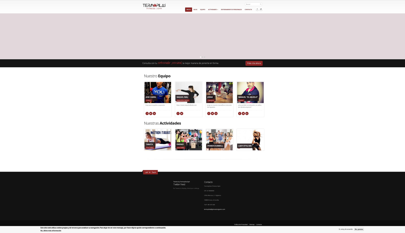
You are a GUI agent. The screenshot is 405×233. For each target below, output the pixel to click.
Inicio (188, 9)
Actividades (212, 9)
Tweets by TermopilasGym (181, 182)
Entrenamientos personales (231, 9)
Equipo (202, 9)
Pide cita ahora (254, 63)
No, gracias (359, 229)
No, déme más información (50, 231)
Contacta (248, 9)
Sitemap (251, 224)
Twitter (261, 9)
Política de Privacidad (241, 224)
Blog (195, 9)
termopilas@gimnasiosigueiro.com (214, 209)
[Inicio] (154, 6)
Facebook (257, 9)
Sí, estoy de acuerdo (346, 229)
